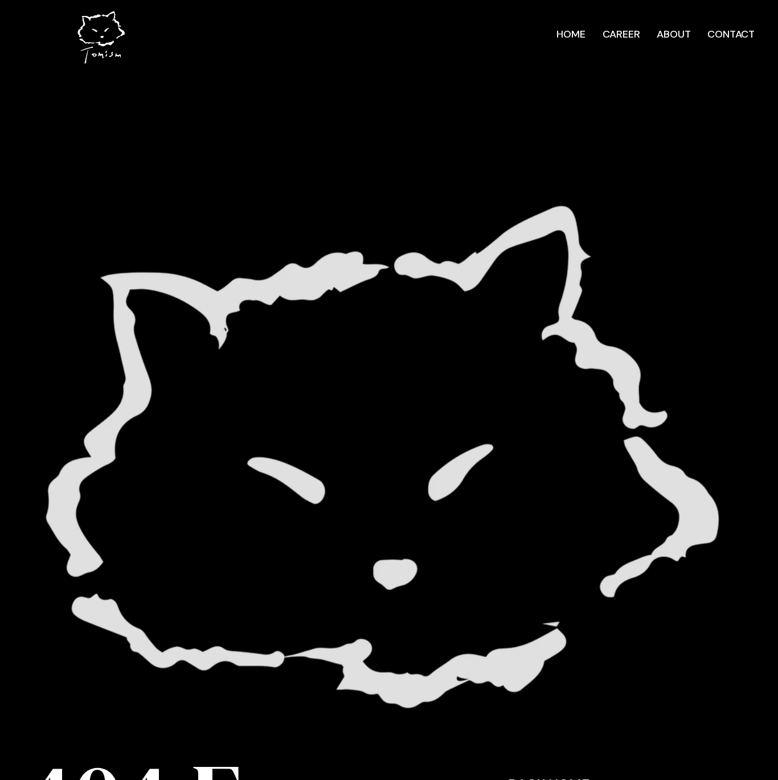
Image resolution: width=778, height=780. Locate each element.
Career (621, 34)
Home (570, 34)
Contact (731, 34)
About (673, 34)
